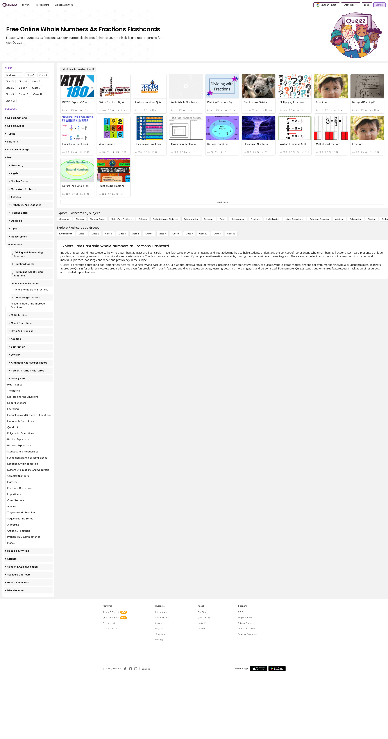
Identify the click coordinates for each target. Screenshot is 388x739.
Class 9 (10, 94)
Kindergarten (13, 75)
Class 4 (23, 81)
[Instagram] (135, 668)
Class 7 (23, 87)
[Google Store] (277, 668)
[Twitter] (125, 668)
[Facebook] (130, 668)
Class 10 (23, 94)
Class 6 (10, 87)
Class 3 (10, 81)
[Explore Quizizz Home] (9, 5)
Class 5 (36, 81)
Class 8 (36, 87)
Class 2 (43, 75)
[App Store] (258, 668)
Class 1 (30, 75)
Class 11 (37, 94)
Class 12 (10, 100)
